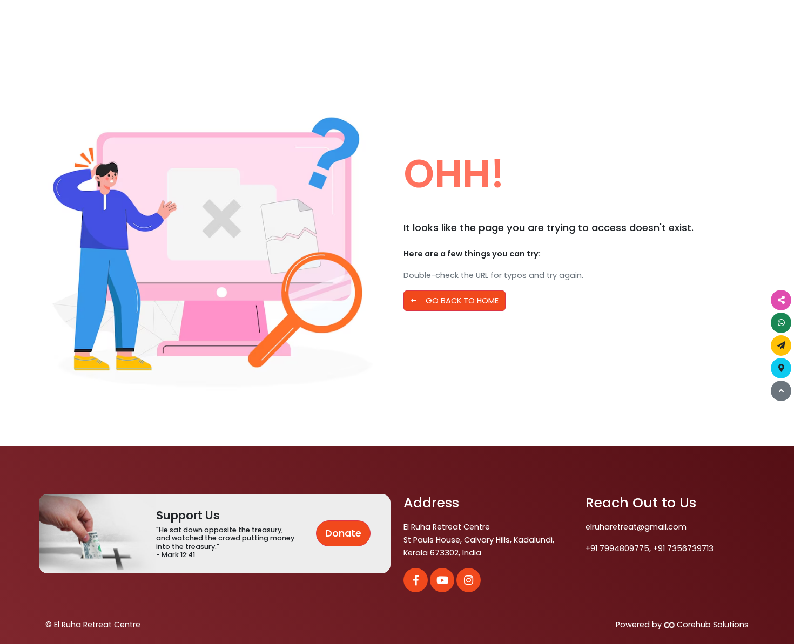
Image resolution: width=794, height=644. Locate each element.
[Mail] (781, 345)
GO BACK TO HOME (455, 300)
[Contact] (781, 368)
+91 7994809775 (617, 548)
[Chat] (781, 323)
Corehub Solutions (712, 624)
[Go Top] (781, 391)
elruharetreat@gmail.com (636, 526)
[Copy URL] (781, 300)
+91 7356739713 (683, 548)
